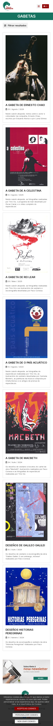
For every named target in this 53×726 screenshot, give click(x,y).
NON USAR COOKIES (26, 721)
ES (46, 6)
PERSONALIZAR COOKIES (26, 715)
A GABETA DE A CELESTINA (23, 190)
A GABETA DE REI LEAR (20, 277)
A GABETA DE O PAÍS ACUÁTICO (26, 362)
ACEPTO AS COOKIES (26, 709)
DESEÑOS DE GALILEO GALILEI (25, 545)
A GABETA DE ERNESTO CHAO (25, 105)
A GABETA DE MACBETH (21, 458)
